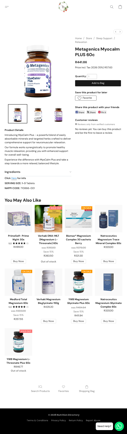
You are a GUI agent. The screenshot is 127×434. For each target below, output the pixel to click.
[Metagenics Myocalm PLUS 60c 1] (38, 113)
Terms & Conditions (37, 420)
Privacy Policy (58, 420)
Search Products (40, 391)
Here (14, 178)
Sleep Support (104, 38)
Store (89, 38)
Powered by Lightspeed (63, 425)
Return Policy (76, 420)
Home (78, 38)
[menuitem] (116, 31)
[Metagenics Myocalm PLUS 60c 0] (17, 113)
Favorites (63, 391)
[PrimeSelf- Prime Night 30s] (18, 218)
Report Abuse (93, 420)
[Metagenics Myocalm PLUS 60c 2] (58, 113)
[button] (64, 7)
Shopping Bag (87, 391)
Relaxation (81, 42)
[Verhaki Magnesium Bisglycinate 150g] (48, 282)
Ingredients (12, 172)
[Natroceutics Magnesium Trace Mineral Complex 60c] (108, 218)
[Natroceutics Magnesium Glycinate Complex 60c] (108, 282)
